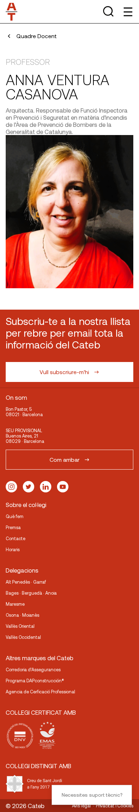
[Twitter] (28, 486)
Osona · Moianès (22, 614)
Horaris (13, 549)
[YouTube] (62, 486)
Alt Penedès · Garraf (26, 581)
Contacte (15, 538)
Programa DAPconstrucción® (35, 680)
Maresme (15, 603)
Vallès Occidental (23, 637)
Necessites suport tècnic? (92, 795)
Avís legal (81, 805)
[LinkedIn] (45, 486)
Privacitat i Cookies (114, 805)
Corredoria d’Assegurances (33, 669)
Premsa (13, 527)
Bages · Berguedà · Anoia (31, 592)
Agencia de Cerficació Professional (40, 691)
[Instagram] (11, 486)
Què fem (15, 516)
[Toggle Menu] (127, 11)
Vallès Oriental (20, 626)
